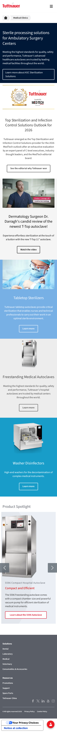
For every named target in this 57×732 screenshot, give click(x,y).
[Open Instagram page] (52, 701)
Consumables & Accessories (15, 669)
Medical (6, 659)
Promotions (8, 683)
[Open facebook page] (32, 701)
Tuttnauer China (10, 698)
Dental (6, 648)
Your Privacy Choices (25, 722)
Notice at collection (16, 728)
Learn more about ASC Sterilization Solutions (24, 74)
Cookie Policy (42, 711)
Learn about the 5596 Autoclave (26, 615)
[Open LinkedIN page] (42, 701)
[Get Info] (50, 724)
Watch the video (28, 249)
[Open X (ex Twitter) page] (37, 701)
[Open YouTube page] (47, 701)
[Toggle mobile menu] (51, 6)
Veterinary (7, 664)
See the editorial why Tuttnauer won (28, 168)
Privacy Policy (29, 711)
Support (6, 688)
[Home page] (6, 17)
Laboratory (8, 654)
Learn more (28, 328)
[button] (4, 568)
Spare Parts (8, 693)
